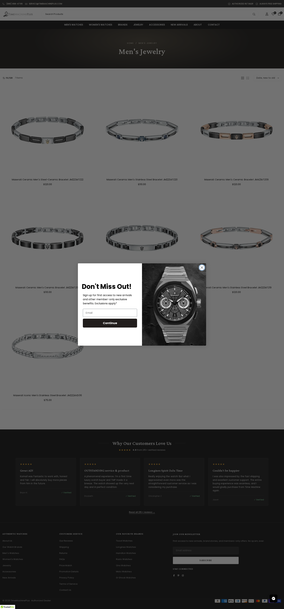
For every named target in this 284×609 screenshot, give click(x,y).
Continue (110, 323)
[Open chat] (273, 598)
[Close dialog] (202, 267)
